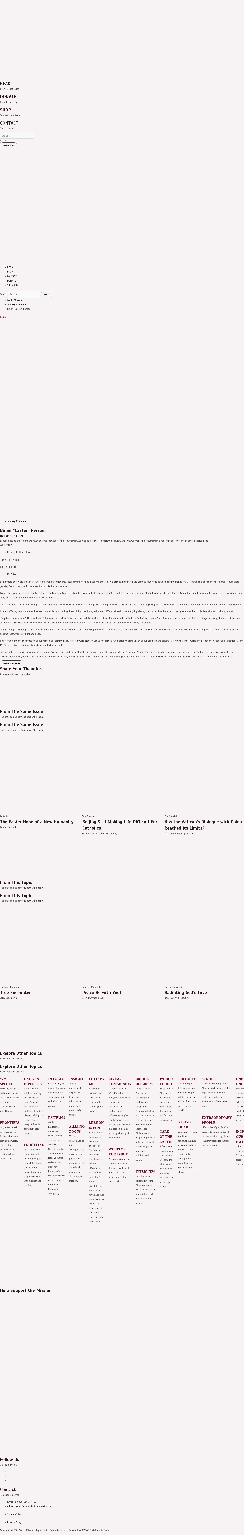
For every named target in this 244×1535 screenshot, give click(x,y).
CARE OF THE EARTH (166, 1136)
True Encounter (15, 992)
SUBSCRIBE (13, 285)
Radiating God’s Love (186, 992)
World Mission (14, 300)
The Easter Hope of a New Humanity (36, 821)
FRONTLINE (34, 1145)
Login (3, 316)
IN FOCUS (56, 1079)
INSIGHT (76, 1079)
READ (10, 267)
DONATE (11, 280)
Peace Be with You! (101, 992)
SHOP (10, 271)
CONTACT (12, 276)
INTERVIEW (145, 1171)
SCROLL (209, 1079)
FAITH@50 (56, 1117)
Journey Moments (16, 304)
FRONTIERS (10, 1122)
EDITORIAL (188, 1079)
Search (3, 294)
